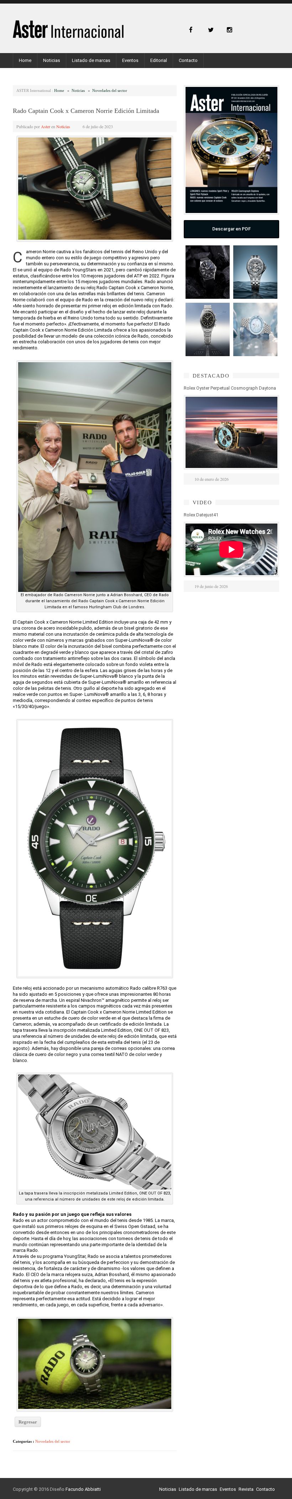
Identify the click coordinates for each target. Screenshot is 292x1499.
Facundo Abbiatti (83, 1489)
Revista (246, 1489)
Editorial (158, 60)
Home (25, 60)
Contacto (188, 60)
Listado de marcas (91, 60)
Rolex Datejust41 (201, 514)
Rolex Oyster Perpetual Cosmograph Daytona (230, 388)
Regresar (28, 1422)
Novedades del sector (109, 90)
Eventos (130, 60)
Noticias (51, 60)
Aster (45, 126)
